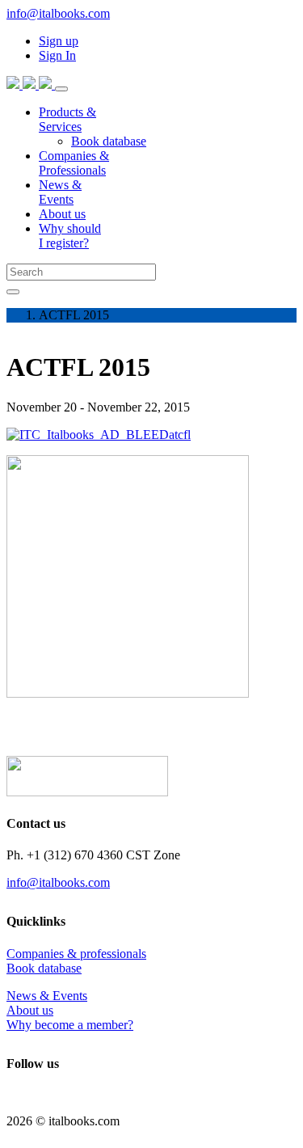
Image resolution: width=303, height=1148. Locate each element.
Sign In (57, 55)
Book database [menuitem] (108, 141)
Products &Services (67, 119)
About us (62, 214)
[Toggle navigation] (61, 89)
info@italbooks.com (58, 13)
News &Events (60, 192)
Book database (44, 968)
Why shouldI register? (70, 236)
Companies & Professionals (74, 163)
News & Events (46, 995)
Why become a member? (69, 1025)
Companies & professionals (76, 953)
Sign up (58, 41)
